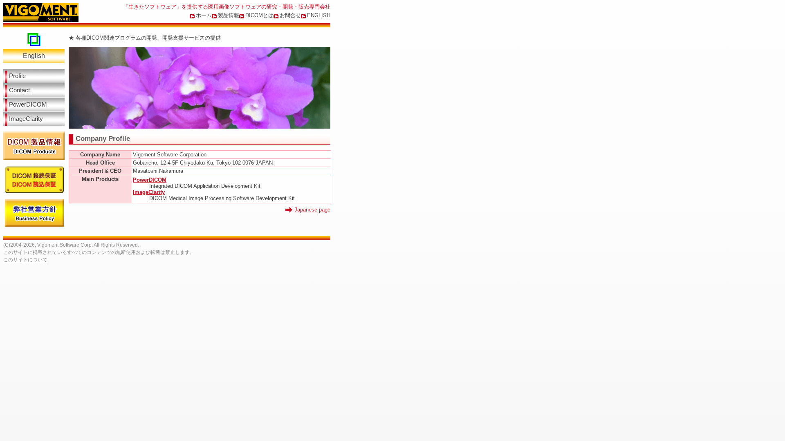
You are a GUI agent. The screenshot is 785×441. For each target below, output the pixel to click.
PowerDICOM (28, 104)
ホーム (204, 15)
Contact (19, 90)
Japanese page (312, 210)
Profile (17, 76)
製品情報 (228, 15)
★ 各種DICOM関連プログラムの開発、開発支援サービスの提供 (145, 38)
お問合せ (290, 15)
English (34, 55)
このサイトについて (25, 260)
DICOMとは (259, 15)
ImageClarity (26, 119)
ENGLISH (318, 15)
